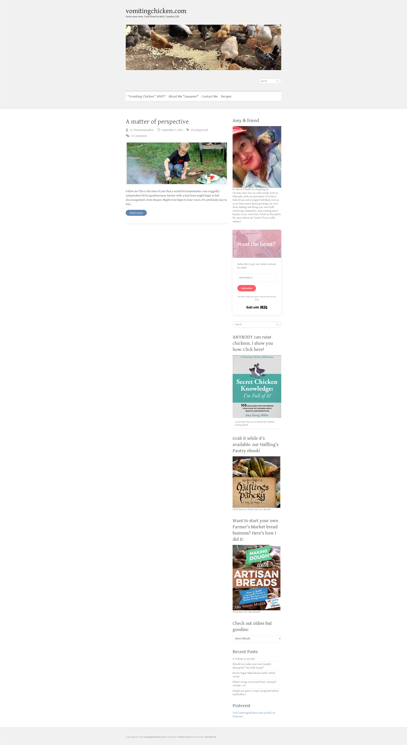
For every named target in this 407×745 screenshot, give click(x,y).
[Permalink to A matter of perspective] (177, 163)
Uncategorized (199, 130)
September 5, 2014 (172, 130)
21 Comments (139, 136)
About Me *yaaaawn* (183, 96)
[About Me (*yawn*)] (257, 127)
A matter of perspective (157, 121)
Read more (136, 213)
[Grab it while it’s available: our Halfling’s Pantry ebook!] (256, 458)
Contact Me (210, 96)
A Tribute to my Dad (244, 658)
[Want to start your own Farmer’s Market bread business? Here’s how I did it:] (256, 546)
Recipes (226, 96)
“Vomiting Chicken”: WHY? (146, 96)
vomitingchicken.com (156, 11)
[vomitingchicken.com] (203, 45)
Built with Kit (257, 307)
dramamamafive (144, 130)
